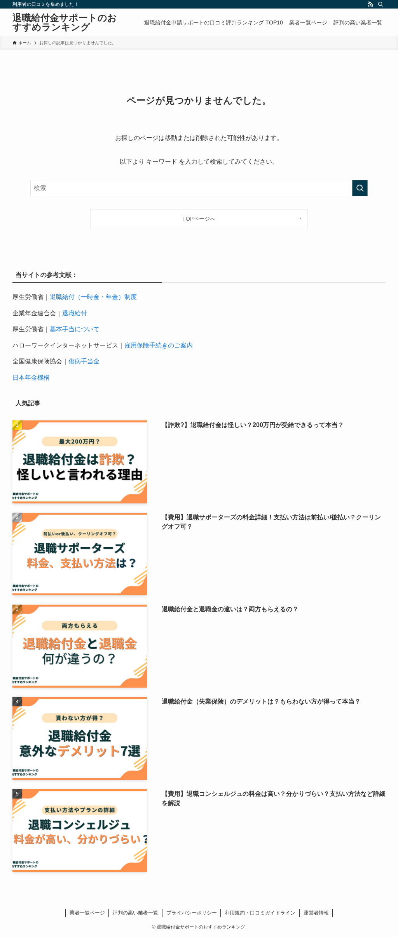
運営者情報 (316, 913)
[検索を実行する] (360, 188)
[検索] (380, 4)
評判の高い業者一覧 (135, 913)
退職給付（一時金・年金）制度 (93, 297)
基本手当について (75, 329)
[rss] (370, 4)
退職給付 (74, 313)
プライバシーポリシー (191, 913)
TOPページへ (198, 219)
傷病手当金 (84, 361)
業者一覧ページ (87, 913)
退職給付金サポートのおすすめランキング (64, 22)
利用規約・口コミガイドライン (260, 913)
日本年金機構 (31, 377)
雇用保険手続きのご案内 (158, 345)
